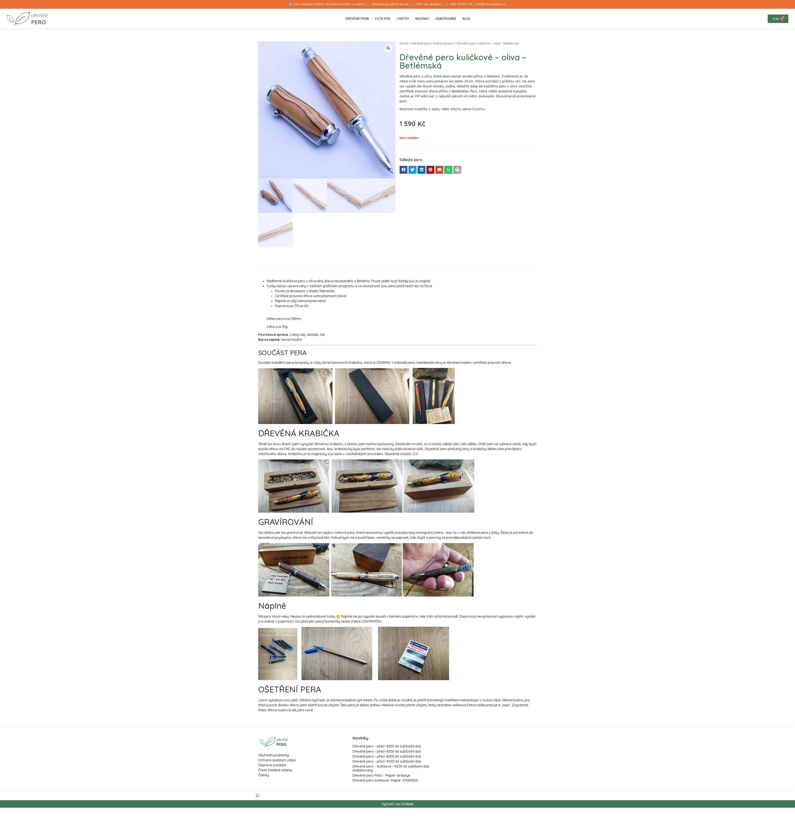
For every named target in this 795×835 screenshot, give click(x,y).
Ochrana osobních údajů (277, 760)
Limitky (402, 19)
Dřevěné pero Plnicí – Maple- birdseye (381, 775)
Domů (404, 43)
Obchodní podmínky (273, 755)
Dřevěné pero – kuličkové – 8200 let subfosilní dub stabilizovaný (390, 768)
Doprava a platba (272, 765)
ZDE (415, 454)
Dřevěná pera (357, 19)
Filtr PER (382, 19)
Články (263, 775)
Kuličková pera (443, 43)
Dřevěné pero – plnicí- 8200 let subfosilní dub (386, 746)
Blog (466, 19)
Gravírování (445, 19)
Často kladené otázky (275, 770)
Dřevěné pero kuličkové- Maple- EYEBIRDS (385, 780)
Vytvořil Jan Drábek (397, 804)
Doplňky (478, 109)
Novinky (422, 19)
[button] (403, 170)
